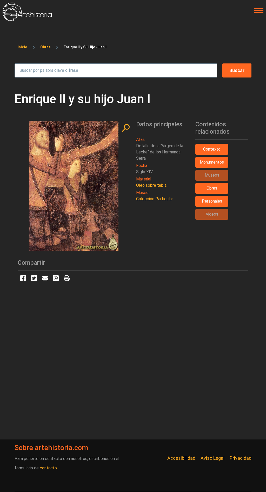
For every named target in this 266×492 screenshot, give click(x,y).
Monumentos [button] (212, 162)
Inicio (22, 47)
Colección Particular (154, 198)
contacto (48, 467)
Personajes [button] (212, 201)
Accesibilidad (181, 458)
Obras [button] (212, 188)
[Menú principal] (257, 10)
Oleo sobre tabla (151, 185)
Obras (45, 47)
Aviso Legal (212, 458)
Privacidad (240, 458)
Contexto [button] (212, 149)
